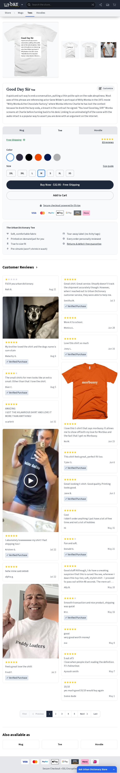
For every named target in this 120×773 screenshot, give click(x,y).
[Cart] (114, 5)
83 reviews (108, 142)
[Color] (10, 157)
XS (70, 173)
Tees (30, 13)
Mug (22, 130)
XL (60, 173)
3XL (22, 173)
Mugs (20, 13)
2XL (11, 173)
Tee (60, 130)
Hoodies (40, 13)
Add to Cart (60, 195)
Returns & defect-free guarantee (84, 244)
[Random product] (93, 5)
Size (8, 166)
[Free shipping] (107, 5)
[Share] (100, 5)
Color (9, 150)
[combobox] (61, 5)
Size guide (108, 166)
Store (8, 13)
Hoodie (98, 130)
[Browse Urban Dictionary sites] (13, 4)
